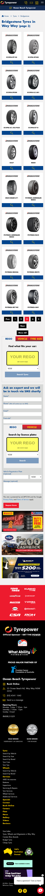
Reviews (6, 823)
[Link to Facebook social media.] (20, 891)
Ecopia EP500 (11, 92)
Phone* (15, 403)
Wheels (6, 768)
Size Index (6, 831)
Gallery (6, 817)
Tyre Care (6, 762)
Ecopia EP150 (11, 57)
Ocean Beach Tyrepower (24, 8)
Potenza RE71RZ (11, 307)
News (5, 814)
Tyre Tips (6, 765)
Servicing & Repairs (10, 788)
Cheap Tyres (7, 843)
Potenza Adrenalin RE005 (12, 236)
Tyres (5, 750)
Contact (6, 802)
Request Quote (11, 505)
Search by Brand (9, 759)
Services (6, 776)
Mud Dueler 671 (11, 198)
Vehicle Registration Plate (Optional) (12, 472)
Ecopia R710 (33, 128)
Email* (6, 411)
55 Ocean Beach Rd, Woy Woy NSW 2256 (23, 689)
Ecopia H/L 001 (33, 92)
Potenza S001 (33, 307)
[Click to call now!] (26, 3)
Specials (6, 799)
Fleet (5, 811)
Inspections (7, 785)
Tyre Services (7, 791)
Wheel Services (8, 794)
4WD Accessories (9, 779)
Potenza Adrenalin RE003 (33, 199)
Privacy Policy (8, 499)
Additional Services (10, 797)
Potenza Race (33, 235)
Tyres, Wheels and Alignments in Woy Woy (19, 834)
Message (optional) (10, 481)
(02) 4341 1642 (14, 695)
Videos (6, 820)
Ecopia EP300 (33, 57)
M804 (33, 163)
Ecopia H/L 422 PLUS (12, 128)
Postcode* (7, 418)
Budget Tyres (7, 840)
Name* (6, 396)
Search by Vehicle (9, 753)
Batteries (6, 782)
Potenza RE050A (11, 272)
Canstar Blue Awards (10, 837)
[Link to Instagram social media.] (25, 891)
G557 (12, 163)
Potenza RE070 (33, 272)
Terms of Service (23, 499)
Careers (6, 808)
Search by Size (8, 756)
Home (6, 16)
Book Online (8, 805)
